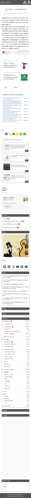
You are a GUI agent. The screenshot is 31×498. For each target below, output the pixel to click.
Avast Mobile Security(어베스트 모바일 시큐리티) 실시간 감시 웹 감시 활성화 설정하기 (12, 101)
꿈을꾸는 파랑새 (5, 2)
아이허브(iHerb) (16, 376)
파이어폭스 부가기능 (16, 351)
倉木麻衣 (16, 398)
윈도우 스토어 (16, 356)
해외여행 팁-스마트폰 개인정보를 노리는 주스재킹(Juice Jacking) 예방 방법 (15, 287)
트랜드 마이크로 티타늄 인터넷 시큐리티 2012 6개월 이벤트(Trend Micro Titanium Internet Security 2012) (12, 105)
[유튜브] (17, 267)
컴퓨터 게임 (16, 341)
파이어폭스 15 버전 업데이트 (15, 9)
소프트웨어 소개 (16, 324)
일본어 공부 (16, 366)
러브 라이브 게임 (16, 346)
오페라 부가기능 (16, 358)
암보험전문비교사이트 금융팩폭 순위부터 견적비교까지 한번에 (10, 75)
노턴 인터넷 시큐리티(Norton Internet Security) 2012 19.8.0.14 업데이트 (12, 120)
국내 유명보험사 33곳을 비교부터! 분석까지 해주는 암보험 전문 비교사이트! (10, 78)
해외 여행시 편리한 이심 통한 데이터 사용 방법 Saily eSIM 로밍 (15, 298)
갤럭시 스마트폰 (16, 374)
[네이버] (21, 134)
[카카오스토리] (17, 134)
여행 (16, 379)
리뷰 (16, 391)
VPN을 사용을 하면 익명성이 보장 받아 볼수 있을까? (15, 294)
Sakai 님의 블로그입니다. (9, 203)
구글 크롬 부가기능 (16, 354)
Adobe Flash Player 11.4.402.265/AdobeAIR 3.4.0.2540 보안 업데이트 (12, 117)
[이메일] (26, 267)
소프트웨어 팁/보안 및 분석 (11, 13)
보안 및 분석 (12, 94)
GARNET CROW (16, 400)
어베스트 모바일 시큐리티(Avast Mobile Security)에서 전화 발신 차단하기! (12, 111)
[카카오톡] (13, 134)
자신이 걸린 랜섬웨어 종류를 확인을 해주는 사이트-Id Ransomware (15, 303)
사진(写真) (16, 381)
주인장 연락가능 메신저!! (11, 227)
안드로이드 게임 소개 (16, 344)
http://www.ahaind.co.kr (9, 60)
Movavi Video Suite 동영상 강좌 (16, 331)
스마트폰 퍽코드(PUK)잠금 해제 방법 (13, 284)
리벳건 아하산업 (8, 63)
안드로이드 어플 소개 (16, 369)
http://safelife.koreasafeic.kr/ (10, 72)
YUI (16, 403)
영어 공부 (16, 364)
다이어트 (16, 386)
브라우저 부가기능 (16, 349)
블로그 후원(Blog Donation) (11, 224)
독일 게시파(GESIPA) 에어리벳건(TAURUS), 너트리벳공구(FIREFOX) (10, 66)
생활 (16, 372)
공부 (16, 361)
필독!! (6, 218)
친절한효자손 (14, 496)
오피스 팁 (16, 329)
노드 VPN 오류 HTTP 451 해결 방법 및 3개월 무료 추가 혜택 (15, 280)
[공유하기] (8, 87)
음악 (16, 394)
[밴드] (24, 134)
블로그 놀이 (16, 388)
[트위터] (10, 134)
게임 (16, 339)
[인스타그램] (13, 267)
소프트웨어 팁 (6, 94)
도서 (16, 383)
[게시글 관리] (10, 87)
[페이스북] (6, 134)
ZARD (16, 396)
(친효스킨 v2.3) (21, 496)
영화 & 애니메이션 (16, 336)
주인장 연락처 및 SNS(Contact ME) (13, 221)
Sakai (14, 494)
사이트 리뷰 (16, 406)
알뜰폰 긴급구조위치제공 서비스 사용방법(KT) (15, 291)
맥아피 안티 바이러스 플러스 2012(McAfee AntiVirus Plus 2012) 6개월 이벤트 (12, 114)
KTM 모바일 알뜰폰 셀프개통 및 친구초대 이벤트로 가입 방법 (15, 276)
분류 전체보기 (15, 321)
